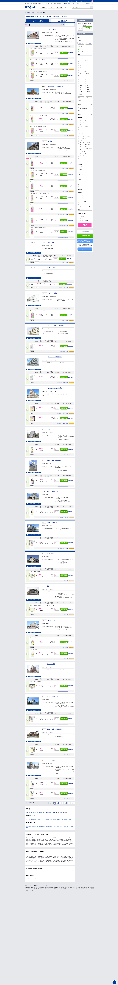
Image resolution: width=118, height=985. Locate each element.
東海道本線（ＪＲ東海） (36, 819)
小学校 (81, 199)
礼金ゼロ (81, 65)
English (65, 3)
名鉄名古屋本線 (53, 819)
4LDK (81, 91)
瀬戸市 (68, 826)
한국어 (78, 3)
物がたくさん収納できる (85, 144)
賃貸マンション (83, 120)
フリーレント (82, 69)
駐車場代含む (82, 67)
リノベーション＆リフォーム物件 (86, 149)
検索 (91, 7)
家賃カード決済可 (83, 71)
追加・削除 (81, 43)
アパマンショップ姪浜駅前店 (62, 351)
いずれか (89, 206)
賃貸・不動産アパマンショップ (30, 12)
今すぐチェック (85, 249)
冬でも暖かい (82, 151)
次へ (73, 803)
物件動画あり (82, 157)
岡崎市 (61, 826)
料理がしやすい (83, 140)
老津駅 (34, 812)
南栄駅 (30, 812)
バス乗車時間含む (83, 108)
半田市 (71, 826)
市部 (41, 12)
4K (80, 89)
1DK (80, 81)
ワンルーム (82, 79)
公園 (44, 878)
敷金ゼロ (81, 63)
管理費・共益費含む (84, 60)
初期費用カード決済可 (84, 73)
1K (87, 79)
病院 (36, 878)
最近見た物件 (80, 1)
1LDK (88, 81)
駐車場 (81, 129)
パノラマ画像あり (83, 155)
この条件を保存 (85, 231)
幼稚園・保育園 (83, 201)
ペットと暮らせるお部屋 (85, 142)
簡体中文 (69, 3)
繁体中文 (74, 3)
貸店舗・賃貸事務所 (84, 126)
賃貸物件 (81, 49)
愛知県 (38, 12)
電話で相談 (59, 7)
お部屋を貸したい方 (89, 3)
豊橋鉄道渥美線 (60, 819)
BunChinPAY (82, 216)
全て (81, 206)
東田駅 (27, 812)
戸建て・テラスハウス (84, 124)
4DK (88, 89)
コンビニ (32, 878)
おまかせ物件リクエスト (62, 1)
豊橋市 (27, 871)
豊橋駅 (61, 812)
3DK (80, 87)
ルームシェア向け (83, 146)
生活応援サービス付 (84, 220)
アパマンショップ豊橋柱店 (63, 58)
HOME (43, 7)
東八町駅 (53, 812)
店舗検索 (51, 7)
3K (87, 85)
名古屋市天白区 (56, 826)
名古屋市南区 (28, 826)
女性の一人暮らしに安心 (85, 136)
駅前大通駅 (48, 812)
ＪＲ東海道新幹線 (45, 819)
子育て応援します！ (84, 138)
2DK (88, 83)
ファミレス (39, 878)
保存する (80, 28)
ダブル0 (81, 51)
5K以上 (88, 91)
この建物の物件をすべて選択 (34, 43)
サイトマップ (83, 3)
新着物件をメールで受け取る (87, 28)
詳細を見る (70, 52)
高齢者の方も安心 (83, 153)
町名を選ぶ (89, 43)
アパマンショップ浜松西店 (63, 262)
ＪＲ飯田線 (28, 819)
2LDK (81, 85)
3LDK (88, 87)
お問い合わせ (64, 52)
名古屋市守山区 (35, 826)
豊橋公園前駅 (39, 812)
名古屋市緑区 (42, 826)
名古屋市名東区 (48, 826)
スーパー (27, 878)
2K (80, 83)
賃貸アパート (82, 122)
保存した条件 (72, 1)
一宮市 (64, 826)
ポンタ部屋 (82, 218)
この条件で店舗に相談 (84, 235)
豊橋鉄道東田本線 (67, 819)
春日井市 (27, 827)
